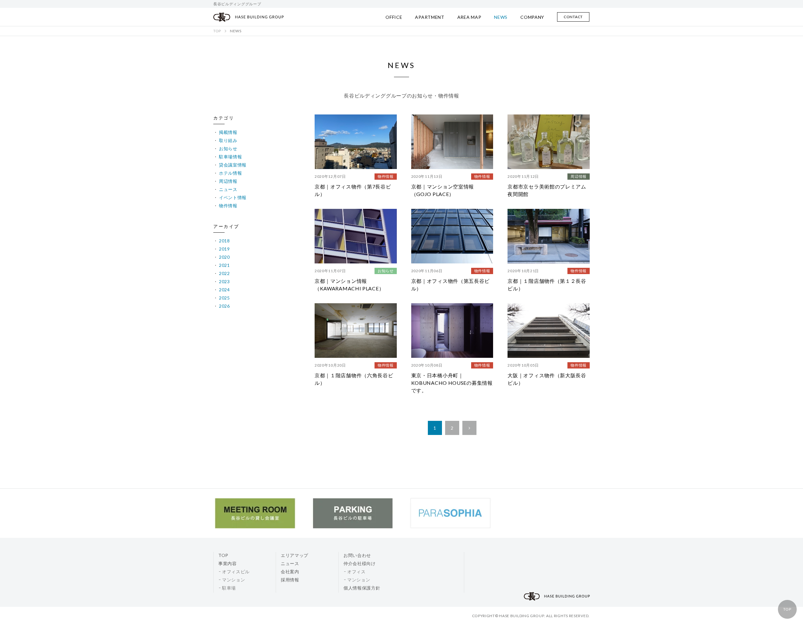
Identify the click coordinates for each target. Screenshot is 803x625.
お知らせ (228, 148)
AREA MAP (469, 17)
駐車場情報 (230, 156)
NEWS (501, 17)
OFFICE (394, 17)
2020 (224, 257)
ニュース (228, 189)
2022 (224, 273)
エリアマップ (294, 555)
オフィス (356, 571)
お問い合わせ (357, 555)
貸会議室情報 (233, 164)
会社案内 (290, 571)
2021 (224, 265)
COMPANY (532, 17)
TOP (787, 609)
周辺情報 (228, 181)
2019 (224, 249)
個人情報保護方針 (361, 588)
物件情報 (228, 205)
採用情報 (290, 579)
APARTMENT (429, 17)
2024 (224, 289)
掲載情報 (228, 132)
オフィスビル (236, 571)
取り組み (228, 140)
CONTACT (573, 16)
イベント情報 (233, 197)
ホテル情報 (230, 173)
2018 (224, 240)
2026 (224, 306)
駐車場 (229, 588)
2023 (224, 281)
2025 (224, 297)
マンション (233, 579)
